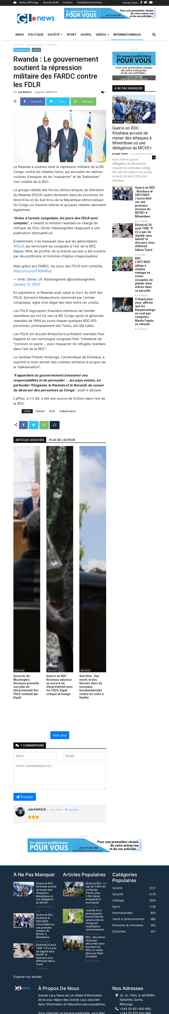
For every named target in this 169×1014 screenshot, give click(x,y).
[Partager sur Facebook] (24, 424)
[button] (71, 13)
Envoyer (26, 797)
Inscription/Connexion (89, 2)
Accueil (17, 45)
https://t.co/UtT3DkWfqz (32, 271)
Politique (35, 34)
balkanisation (68, 411)
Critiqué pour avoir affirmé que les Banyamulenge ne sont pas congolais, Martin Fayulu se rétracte (145, 311)
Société (54, 34)
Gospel (86, 34)
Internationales (127, 34)
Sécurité (19, 670)
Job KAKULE (25, 91)
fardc (52, 411)
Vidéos (101, 34)
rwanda (52, 45)
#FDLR (18, 246)
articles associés (29, 440)
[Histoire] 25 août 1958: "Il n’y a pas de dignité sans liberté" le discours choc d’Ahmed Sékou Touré (145, 237)
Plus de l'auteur (62, 440)
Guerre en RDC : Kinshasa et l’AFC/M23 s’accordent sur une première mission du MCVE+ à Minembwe (145, 202)
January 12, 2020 (26, 284)
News (19, 34)
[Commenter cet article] (55, 424)
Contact (67, 2)
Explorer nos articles (27, 976)
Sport (71, 34)
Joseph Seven (120, 153)
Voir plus (60, 735)
